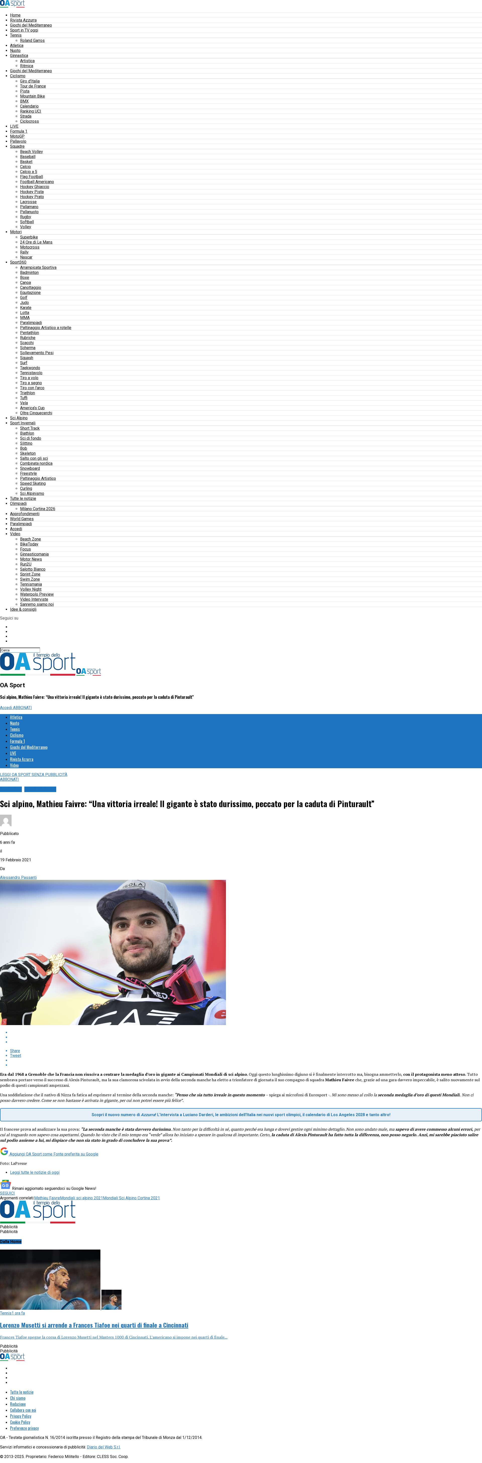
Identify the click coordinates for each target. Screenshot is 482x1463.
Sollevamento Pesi (36, 352)
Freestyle (28, 473)
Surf (23, 362)
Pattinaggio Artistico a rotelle (45, 327)
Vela (24, 403)
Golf (23, 297)
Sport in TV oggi (24, 30)
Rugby (25, 216)
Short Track (30, 428)
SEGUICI (7, 1193)
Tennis (16, 35)
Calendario (29, 106)
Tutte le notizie (23, 498)
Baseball (27, 156)
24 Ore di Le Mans (36, 242)
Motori (16, 231)
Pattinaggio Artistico (38, 478)
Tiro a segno (31, 382)
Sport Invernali (22, 423)
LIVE (14, 126)
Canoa (25, 282)
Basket (26, 161)
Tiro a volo (29, 377)
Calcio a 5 (28, 171)
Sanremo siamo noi (37, 604)
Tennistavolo (31, 372)
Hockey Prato (32, 196)
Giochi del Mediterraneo (31, 25)
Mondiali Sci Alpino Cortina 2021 (131, 1198)
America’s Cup (32, 408)
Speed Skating (33, 483)
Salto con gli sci (34, 458)
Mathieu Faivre (47, 1198)
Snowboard (30, 468)
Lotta (24, 312)
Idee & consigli (23, 609)
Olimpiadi (18, 503)
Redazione (18, 1404)
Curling (26, 488)
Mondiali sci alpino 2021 (81, 1198)
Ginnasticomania (34, 554)
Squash (26, 357)
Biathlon (27, 433)
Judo (24, 302)
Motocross (29, 247)
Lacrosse (28, 201)
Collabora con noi (23, 1410)
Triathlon (27, 393)
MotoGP (17, 136)
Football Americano (37, 181)
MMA (25, 317)
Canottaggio (30, 287)
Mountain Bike (32, 96)
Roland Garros (32, 40)
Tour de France (33, 86)
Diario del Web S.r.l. (103, 1447)
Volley (25, 226)
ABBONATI (22, 707)
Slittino (26, 443)
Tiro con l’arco (32, 388)
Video (15, 533)
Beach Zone (30, 539)
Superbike (29, 237)
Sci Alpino (19, 418)
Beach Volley (31, 151)
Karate (25, 307)
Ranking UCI (30, 111)
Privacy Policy (20, 1416)
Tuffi (23, 398)
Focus (25, 549)
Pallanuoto (29, 211)
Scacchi (27, 342)
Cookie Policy (20, 1422)
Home (15, 15)
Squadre (17, 146)
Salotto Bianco (32, 569)
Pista (24, 91)
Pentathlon (29, 332)
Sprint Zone (30, 574)
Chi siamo (17, 1398)
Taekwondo (30, 367)
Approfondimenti (24, 513)
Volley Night (30, 589)
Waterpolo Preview (37, 594)
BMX (24, 101)
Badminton (29, 272)
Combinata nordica (36, 463)
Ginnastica (19, 55)
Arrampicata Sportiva (38, 267)
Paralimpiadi (31, 322)
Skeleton (28, 453)
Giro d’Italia (30, 81)
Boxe (24, 277)
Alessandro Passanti (18, 877)
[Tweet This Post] (246, 1037)
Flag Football (31, 176)
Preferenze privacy (24, 1428)
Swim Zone (30, 579)
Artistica (27, 60)
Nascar (26, 257)
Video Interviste (34, 599)
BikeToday (29, 544)
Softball (27, 221)
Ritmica (26, 65)
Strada (25, 116)
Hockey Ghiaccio (34, 186)
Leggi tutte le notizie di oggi (34, 1172)
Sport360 (18, 262)
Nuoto (15, 50)
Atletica (16, 45)
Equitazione (30, 292)
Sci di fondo (30, 438)
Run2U (25, 564)
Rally (24, 252)
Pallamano (29, 206)
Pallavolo (18, 141)
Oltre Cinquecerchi (36, 413)
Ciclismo (17, 75)
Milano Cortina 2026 (37, 508)
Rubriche (27, 337)
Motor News (31, 559)
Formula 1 (18, 131)
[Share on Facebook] (246, 1032)
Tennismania (31, 584)
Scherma (27, 347)
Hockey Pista (32, 191)
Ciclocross (29, 121)
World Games (22, 518)
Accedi (16, 528)
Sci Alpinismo (32, 493)
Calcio (25, 166)
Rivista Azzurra (23, 20)
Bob (23, 448)
